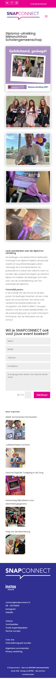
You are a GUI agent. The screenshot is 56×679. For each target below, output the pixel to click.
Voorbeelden (12, 624)
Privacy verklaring (14, 651)
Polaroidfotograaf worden (18, 643)
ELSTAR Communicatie (39, 668)
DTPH (31, 671)
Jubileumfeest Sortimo (18, 444)
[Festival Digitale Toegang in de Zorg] (15, 485)
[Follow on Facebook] (12, 3)
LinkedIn (9, 612)
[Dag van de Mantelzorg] (15, 544)
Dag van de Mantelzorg (18, 531)
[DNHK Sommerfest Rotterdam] (15, 430)
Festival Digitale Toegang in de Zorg (24, 472)
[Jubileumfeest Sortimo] (15, 458)
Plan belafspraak (39, 4)
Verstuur (42, 395)
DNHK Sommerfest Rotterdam (21, 417)
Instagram (11, 609)
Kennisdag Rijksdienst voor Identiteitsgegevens (20, 502)
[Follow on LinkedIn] (7, 3)
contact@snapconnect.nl (18, 602)
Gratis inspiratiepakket (16, 627)
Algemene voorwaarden (17, 648)
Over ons (10, 639)
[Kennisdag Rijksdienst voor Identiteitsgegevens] (15, 517)
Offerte (9, 621)
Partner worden (13, 631)
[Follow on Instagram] (16, 3)
